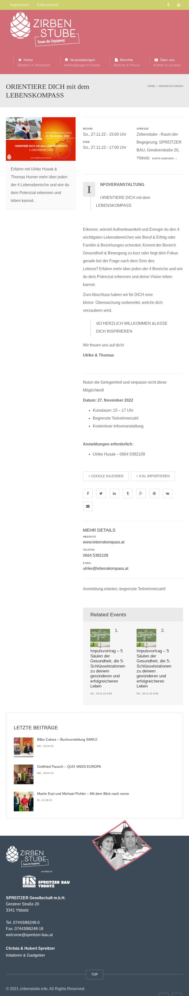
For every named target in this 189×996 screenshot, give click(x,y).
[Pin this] (154, 493)
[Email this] (88, 506)
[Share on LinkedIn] (114, 493)
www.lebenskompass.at (103, 542)
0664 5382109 (95, 555)
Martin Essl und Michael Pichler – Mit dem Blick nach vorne (83, 794)
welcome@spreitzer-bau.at (29, 935)
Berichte (127, 62)
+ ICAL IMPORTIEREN (153, 476)
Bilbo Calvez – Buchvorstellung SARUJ (67, 739)
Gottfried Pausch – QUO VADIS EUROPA (69, 766)
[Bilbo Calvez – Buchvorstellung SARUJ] (23, 747)
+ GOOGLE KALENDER (105, 476)
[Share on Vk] (168, 493)
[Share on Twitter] (101, 493)
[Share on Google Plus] (141, 493)
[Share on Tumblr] (128, 493)
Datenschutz (48, 5)
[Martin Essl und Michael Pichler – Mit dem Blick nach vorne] (23, 801)
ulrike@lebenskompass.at (105, 568)
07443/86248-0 (26, 922)
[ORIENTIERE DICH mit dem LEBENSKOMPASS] (44, 29)
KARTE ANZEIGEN (162, 158)
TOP (94, 974)
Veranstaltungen (82, 62)
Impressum (19, 5)
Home (33, 62)
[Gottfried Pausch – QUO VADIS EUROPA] (23, 774)
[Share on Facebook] (88, 493)
